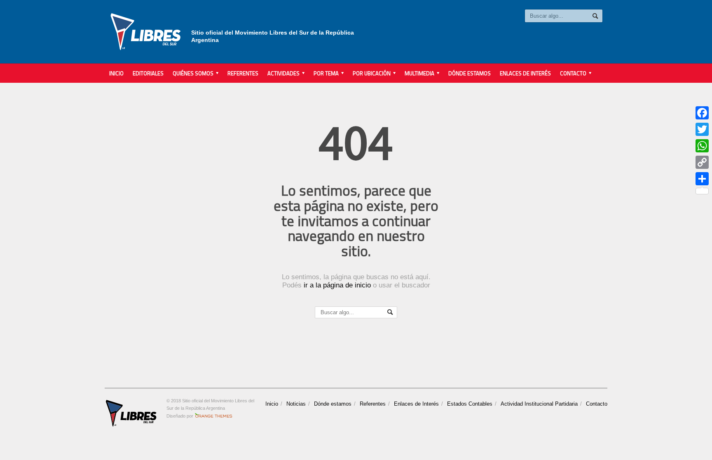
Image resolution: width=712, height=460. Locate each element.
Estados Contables (469, 404)
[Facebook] (702, 113)
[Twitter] (702, 129)
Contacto (596, 404)
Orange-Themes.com (213, 416)
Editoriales (148, 73)
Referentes (242, 73)
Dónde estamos (469, 73)
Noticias (296, 404)
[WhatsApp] (702, 146)
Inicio (116, 73)
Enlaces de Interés (525, 73)
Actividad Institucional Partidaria (539, 404)
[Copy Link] (702, 162)
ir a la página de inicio (337, 285)
